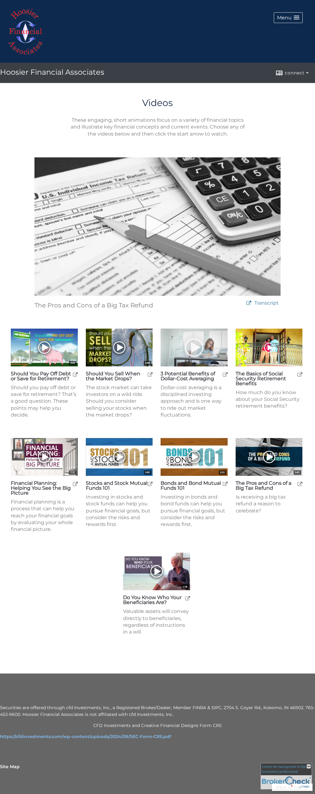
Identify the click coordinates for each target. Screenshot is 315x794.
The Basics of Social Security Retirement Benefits (261, 378)
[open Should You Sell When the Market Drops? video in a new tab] (150, 374)
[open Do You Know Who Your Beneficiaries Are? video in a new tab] (187, 598)
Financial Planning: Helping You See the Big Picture (41, 488)
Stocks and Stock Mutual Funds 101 (116, 486)
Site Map (10, 766)
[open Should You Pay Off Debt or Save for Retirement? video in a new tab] (75, 374)
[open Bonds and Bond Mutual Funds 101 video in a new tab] (225, 484)
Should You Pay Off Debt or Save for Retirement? (41, 376)
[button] (288, 17)
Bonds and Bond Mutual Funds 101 (191, 486)
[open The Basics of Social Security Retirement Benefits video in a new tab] (299, 374)
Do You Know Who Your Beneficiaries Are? (152, 600)
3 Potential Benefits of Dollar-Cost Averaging (188, 376)
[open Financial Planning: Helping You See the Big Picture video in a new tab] (75, 484)
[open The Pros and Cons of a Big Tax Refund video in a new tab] (299, 484)
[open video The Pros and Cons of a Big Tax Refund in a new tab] (248, 303)
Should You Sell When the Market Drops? (113, 376)
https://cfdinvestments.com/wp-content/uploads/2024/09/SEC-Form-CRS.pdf (85, 736)
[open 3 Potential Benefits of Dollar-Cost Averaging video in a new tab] (225, 374)
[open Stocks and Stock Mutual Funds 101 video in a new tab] (150, 484)
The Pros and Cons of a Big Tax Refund (263, 486)
